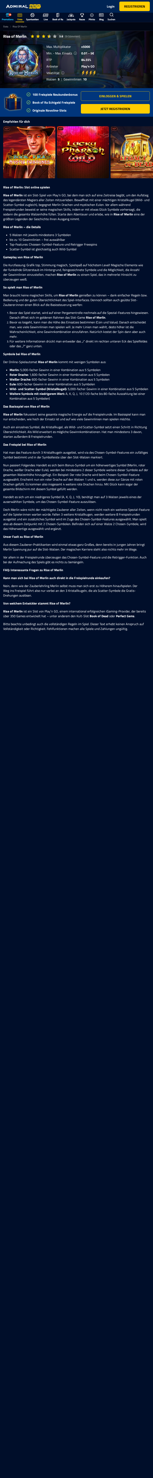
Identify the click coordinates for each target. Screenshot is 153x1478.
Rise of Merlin (20, 26)
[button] (115, 96)
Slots (5, 26)
